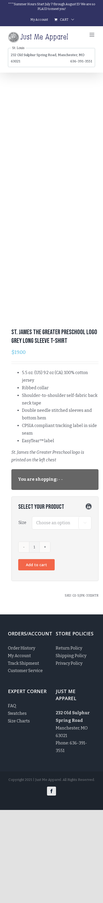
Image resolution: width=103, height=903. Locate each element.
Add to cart (36, 564)
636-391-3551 (81, 61)
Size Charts (19, 720)
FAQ (12, 705)
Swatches (17, 713)
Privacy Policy (69, 663)
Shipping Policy (71, 655)
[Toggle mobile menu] (92, 34)
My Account (19, 655)
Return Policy (69, 648)
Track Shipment (23, 663)
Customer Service (25, 670)
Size (22, 522)
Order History (21, 648)
